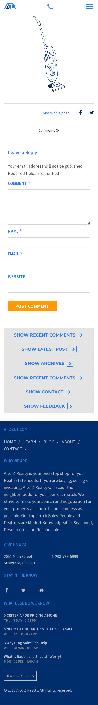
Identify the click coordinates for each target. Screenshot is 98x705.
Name (15, 231)
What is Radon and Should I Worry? (32, 656)
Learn (29, 442)
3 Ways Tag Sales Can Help (25, 642)
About (69, 442)
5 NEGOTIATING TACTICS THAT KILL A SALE (38, 629)
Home (10, 442)
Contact (13, 449)
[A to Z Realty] (10, 6)
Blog (48, 442)
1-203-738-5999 (65, 556)
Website (16, 276)
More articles (20, 675)
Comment (19, 183)
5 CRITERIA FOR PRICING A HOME (30, 615)
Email (15, 254)
